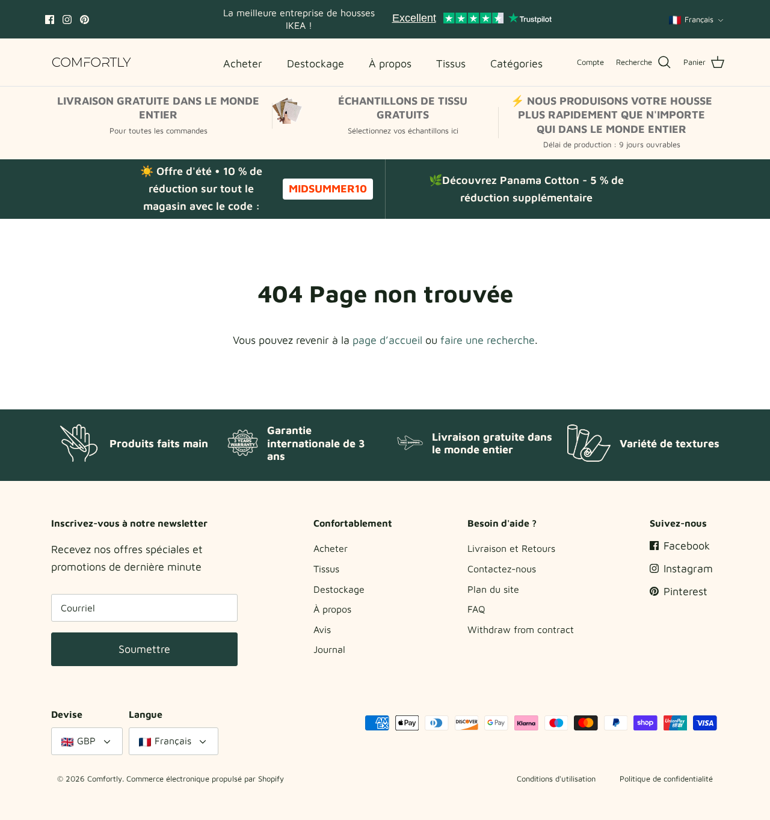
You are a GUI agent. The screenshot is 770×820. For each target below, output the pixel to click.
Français (699, 19)
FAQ (476, 609)
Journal (329, 649)
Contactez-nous (501, 568)
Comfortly (104, 778)
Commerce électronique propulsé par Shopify (205, 778)
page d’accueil (387, 340)
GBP (86, 740)
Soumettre (144, 649)
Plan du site (493, 589)
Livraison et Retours (511, 548)
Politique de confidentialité (666, 778)
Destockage (339, 589)
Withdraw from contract (520, 629)
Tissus (326, 568)
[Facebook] (49, 19)
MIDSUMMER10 (328, 188)
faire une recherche (487, 340)
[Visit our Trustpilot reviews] (471, 19)
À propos (332, 609)
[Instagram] (67, 19)
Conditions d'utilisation (556, 778)
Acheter (330, 548)
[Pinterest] (84, 19)
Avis (322, 629)
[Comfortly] (91, 62)
